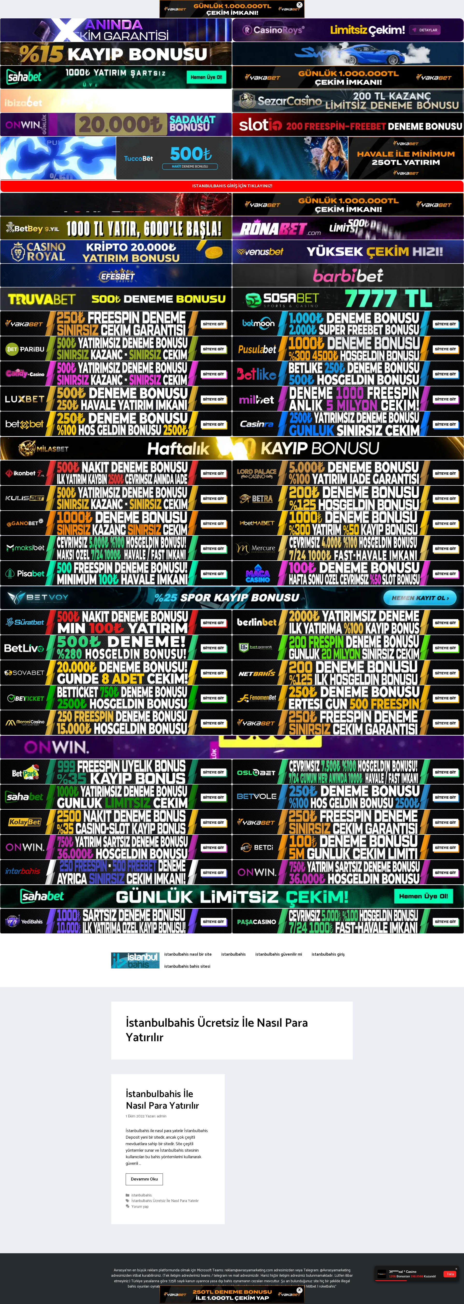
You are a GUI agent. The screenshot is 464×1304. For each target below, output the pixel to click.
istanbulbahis (233, 954)
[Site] (116, 323)
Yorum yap (140, 1207)
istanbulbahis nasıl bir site (188, 954)
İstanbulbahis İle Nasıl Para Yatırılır (162, 1100)
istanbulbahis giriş (328, 954)
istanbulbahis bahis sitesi (187, 966)
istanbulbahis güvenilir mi (278, 954)
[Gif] (232, 448)
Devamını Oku (144, 1179)
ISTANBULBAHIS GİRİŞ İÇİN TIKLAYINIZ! (232, 186)
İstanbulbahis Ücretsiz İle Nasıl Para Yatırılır (165, 1201)
